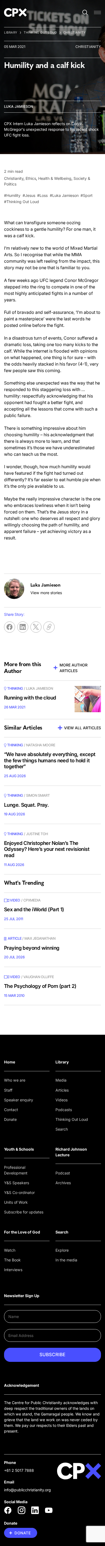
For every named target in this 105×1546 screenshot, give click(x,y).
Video (15, 900)
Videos (61, 1100)
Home (9, 1062)
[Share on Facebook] (9, 627)
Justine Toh (37, 834)
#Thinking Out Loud (21, 201)
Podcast (62, 1173)
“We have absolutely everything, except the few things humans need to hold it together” (50, 760)
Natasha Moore (40, 745)
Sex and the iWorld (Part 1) (34, 909)
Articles (62, 1090)
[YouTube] (48, 1510)
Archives (63, 1182)
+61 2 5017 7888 (19, 1470)
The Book (12, 1260)
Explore (62, 1250)
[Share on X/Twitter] (35, 627)
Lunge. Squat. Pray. (26, 805)
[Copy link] (48, 627)
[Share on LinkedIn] (22, 627)
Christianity (74, 32)
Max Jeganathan (39, 938)
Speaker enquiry (18, 1100)
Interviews (13, 1269)
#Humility (12, 195)
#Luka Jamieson (64, 195)
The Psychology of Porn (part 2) (40, 986)
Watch (9, 1250)
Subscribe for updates (23, 1212)
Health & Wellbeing (54, 178)
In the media (66, 1260)
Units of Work (16, 1202)
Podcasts (63, 1109)
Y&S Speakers (16, 1182)
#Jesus (29, 195)
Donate (10, 1119)
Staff (8, 1090)
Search (61, 1129)
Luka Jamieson (18, 106)
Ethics (31, 178)
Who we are (14, 1080)
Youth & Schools (19, 1149)
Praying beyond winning (32, 948)
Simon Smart (38, 795)
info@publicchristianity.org (27, 1490)
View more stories (46, 592)
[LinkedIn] (35, 1510)
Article (15, 938)
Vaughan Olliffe (38, 977)
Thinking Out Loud (40, 32)
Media (60, 1080)
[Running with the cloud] (88, 699)
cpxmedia (32, 900)
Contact (11, 1109)
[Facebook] (8, 1510)
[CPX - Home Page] (15, 12)
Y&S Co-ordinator (19, 1192)
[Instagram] (21, 1510)
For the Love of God (22, 1232)
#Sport (86, 195)
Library (11, 32)
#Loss (42, 195)
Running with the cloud (30, 698)
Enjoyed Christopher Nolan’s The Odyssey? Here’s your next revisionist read (46, 849)
